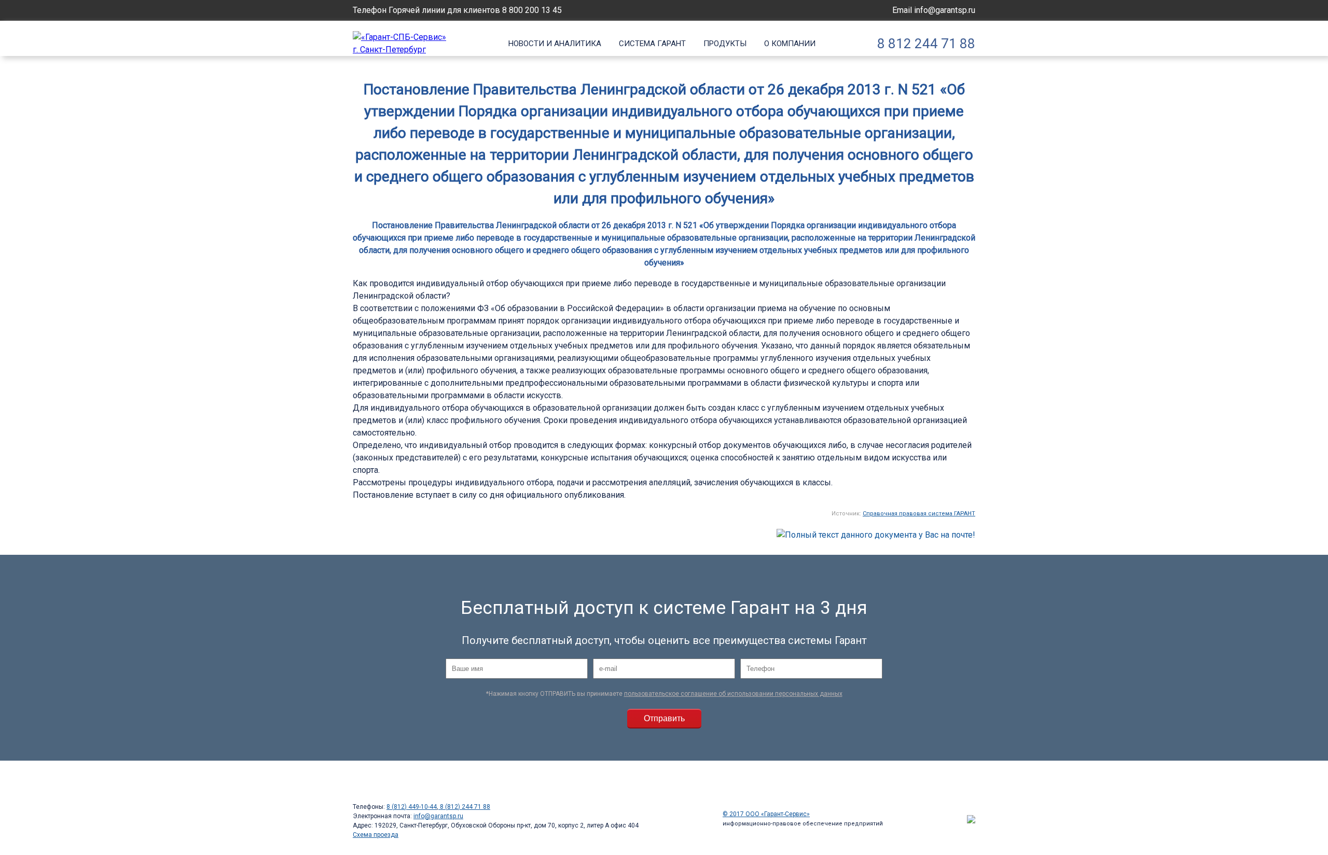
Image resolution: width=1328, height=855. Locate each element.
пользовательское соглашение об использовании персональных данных (733, 693)
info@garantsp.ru (944, 10)
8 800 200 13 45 (532, 10)
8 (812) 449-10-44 (411, 806)
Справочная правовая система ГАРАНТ (919, 513)
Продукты (724, 43)
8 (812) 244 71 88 (464, 806)
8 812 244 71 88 (926, 43)
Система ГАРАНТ (652, 43)
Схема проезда (375, 834)
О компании (789, 43)
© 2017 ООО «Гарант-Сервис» (766, 814)
